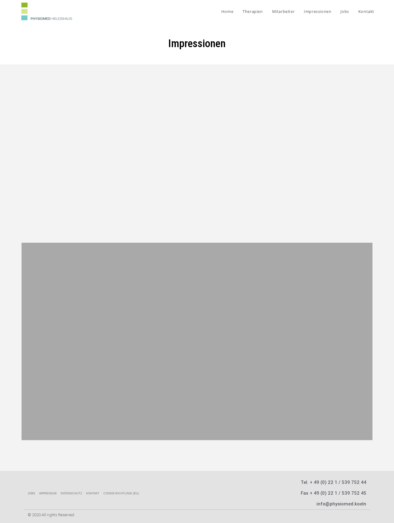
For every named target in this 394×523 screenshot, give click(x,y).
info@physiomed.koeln (341, 504)
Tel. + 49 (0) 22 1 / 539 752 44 (333, 482)
